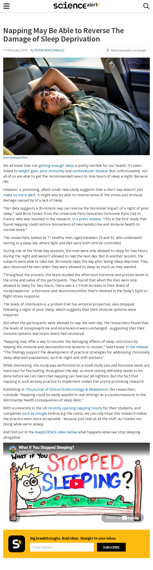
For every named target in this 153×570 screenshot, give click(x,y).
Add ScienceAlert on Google (128, 50)
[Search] (146, 6)
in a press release (86, 218)
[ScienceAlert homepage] (76, 6)
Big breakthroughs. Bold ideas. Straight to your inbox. (73, 538)
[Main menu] (6, 6)
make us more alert (19, 194)
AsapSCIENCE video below (56, 432)
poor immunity (52, 170)
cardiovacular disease (90, 170)
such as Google (34, 413)
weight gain (28, 170)
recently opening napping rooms (75, 408)
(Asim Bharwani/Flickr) (15, 157)
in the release (137, 346)
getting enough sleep (56, 165)
